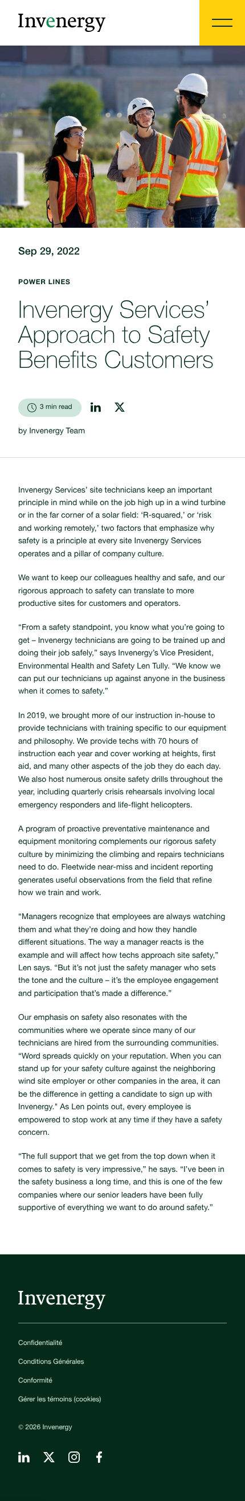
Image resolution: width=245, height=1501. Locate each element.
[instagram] (120, 407)
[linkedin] (96, 407)
